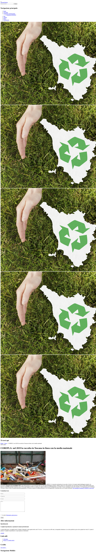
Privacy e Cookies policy (8, 540)
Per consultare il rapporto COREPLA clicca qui (83, 488)
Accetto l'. (10, 515)
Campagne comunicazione (9, 13)
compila (2, 533)
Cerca (15, 3)
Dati (4, 16)
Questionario (6, 20)
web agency (3, 547)
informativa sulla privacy (11, 515)
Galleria (5, 17)
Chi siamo (5, 12)
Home (4, 11)
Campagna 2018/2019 (11, 15)
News (4, 18)
